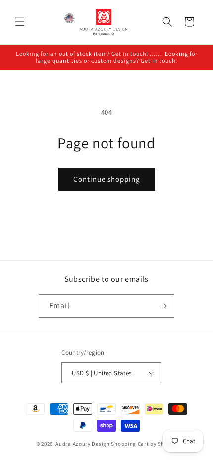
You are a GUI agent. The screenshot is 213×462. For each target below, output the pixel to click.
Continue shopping (106, 179)
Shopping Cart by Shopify (144, 443)
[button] (20, 22)
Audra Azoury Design (82, 443)
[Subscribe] (163, 306)
